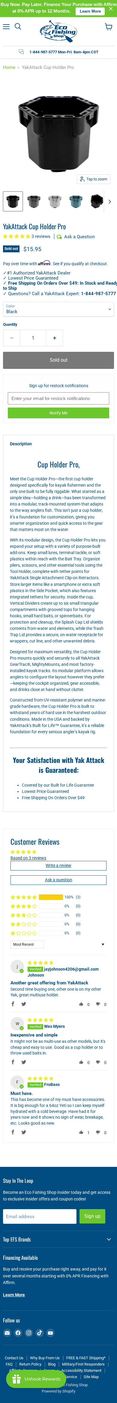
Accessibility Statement (81, 1370)
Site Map (91, 1377)
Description (21, 443)
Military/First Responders (83, 1364)
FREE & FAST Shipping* (86, 1358)
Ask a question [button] (58, 879)
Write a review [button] (58, 865)
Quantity (10, 324)
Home (9, 67)
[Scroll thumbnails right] (108, 201)
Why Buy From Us (45, 1358)
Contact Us (14, 1358)
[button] (17, 236)
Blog (52, 1364)
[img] (40, 962)
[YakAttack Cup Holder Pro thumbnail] (12, 201)
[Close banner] (110, 8)
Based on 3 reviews (28, 858)
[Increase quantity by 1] (54, 338)
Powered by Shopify (58, 1391)
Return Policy (30, 1364)
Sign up (92, 1216)
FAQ (9, 1364)
